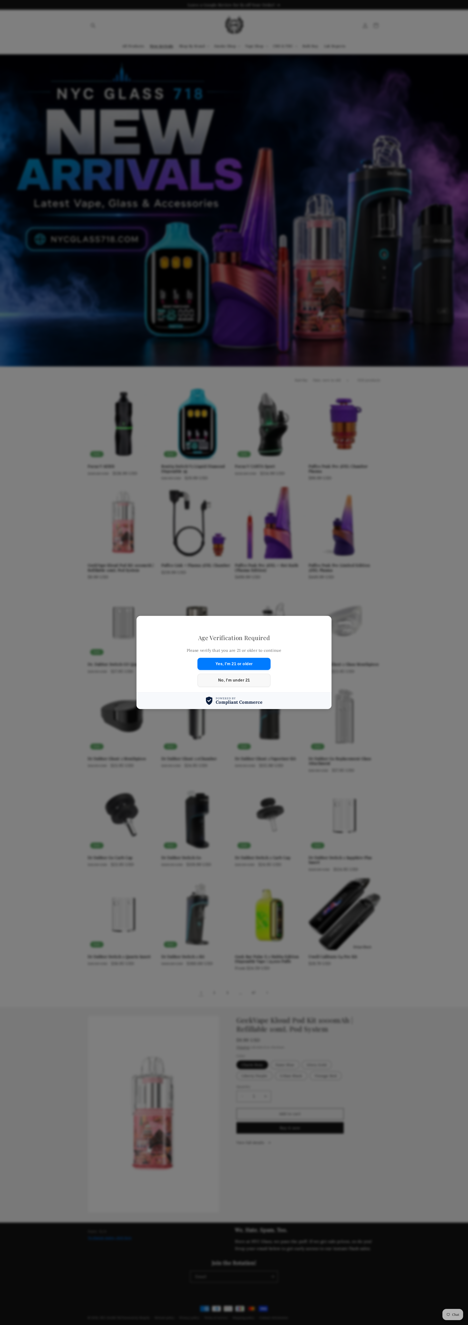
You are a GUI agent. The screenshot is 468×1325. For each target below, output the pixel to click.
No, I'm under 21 (234, 680)
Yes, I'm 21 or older (234, 664)
